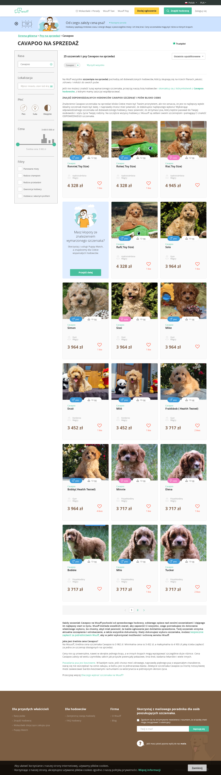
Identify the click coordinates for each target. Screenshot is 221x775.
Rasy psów (19, 715)
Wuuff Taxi (109, 10)
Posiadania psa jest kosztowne (78, 662)
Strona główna (27, 36)
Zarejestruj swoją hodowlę (81, 715)
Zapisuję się (199, 729)
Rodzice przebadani (32, 182)
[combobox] (36, 64)
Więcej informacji (149, 770)
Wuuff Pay (123, 10)
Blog (114, 720)
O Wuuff (116, 715)
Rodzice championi (31, 175)
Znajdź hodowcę (180, 10)
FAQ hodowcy (74, 720)
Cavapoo (70, 65)
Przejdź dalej (86, 272)
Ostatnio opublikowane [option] (187, 56)
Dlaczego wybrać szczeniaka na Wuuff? (102, 675)
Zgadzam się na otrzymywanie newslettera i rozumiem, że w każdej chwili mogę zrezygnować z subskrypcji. (174, 721)
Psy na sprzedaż (50, 36)
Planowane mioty (31, 168)
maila (183, 743)
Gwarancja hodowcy (32, 189)
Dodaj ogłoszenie (146, 10)
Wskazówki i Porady (89, 10)
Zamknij (197, 768)
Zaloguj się (201, 10)
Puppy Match (21, 729)
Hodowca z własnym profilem (36, 196)
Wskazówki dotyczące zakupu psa (32, 725)
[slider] (18, 144)
